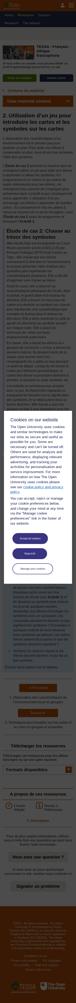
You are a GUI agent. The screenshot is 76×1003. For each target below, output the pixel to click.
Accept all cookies (30, 538)
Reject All (29, 553)
